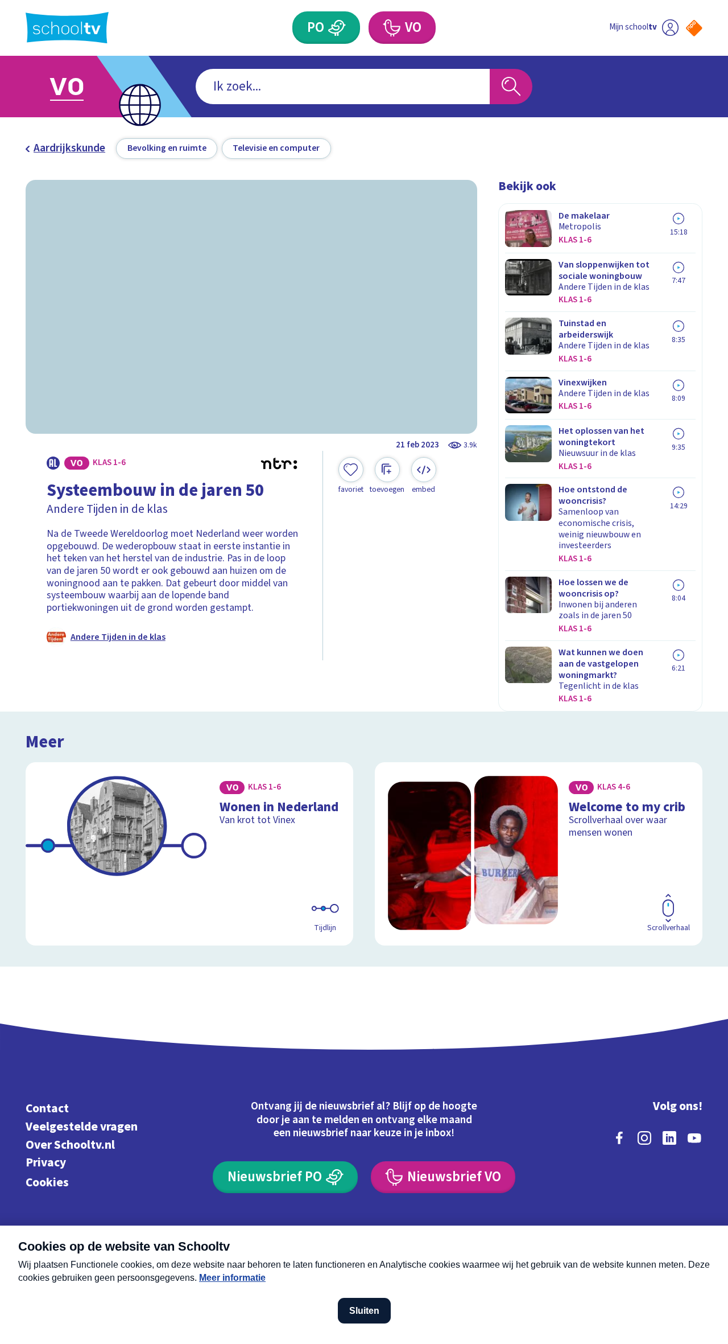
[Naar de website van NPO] (694, 28)
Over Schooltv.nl (70, 1145)
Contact (47, 1108)
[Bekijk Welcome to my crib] (539, 854)
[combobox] (343, 87)
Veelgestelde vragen (82, 1127)
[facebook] (619, 1137)
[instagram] (644, 1137)
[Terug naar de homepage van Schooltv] (67, 27)
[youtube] (694, 1137)
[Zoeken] (511, 87)
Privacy (46, 1163)
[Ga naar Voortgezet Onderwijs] (81, 86)
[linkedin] (669, 1137)
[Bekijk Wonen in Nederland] (190, 854)
